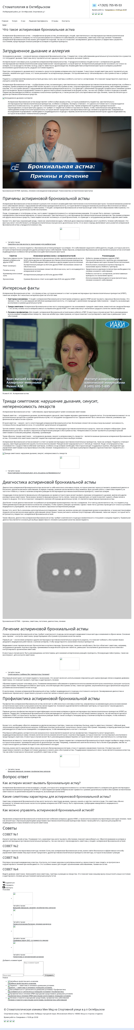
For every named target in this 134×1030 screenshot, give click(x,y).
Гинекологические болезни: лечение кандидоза (32, 924)
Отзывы (55, 21)
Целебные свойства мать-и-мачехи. (22, 983)
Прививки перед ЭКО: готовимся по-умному (30, 940)
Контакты (66, 21)
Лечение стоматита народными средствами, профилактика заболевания (37, 1000)
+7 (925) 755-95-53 (110, 5)
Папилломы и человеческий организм (28, 957)
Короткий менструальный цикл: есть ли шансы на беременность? (34, 473)
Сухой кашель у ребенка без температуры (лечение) (28, 674)
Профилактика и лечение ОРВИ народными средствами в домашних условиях (39, 996)
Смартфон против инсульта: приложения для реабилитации (32, 244)
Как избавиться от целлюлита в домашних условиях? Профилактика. (36, 992)
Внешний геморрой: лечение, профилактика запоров (29, 771)
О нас (23, 21)
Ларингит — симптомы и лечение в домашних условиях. (30, 988)
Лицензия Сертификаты (38, 21)
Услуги (14, 21)
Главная (5, 21)
